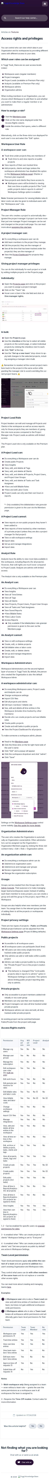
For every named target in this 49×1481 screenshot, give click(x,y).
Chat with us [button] (26, 1462)
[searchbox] (24, 18)
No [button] (41, 1426)
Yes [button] (32, 1426)
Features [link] (15, 32)
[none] (12, 6)
